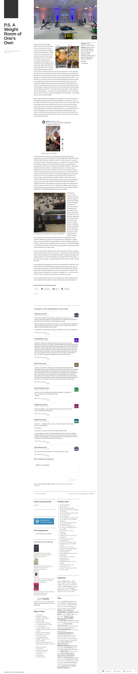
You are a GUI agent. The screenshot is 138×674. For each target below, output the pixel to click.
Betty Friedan (60, 606)
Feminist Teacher (41, 657)
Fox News (59, 627)
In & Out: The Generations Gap (68, 568)
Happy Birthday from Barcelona (68, 553)
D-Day (75, 614)
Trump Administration (70, 662)
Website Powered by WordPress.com (14, 672)
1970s (73, 581)
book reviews (41, 602)
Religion (59, 591)
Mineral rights (60, 647)
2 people (43, 332)
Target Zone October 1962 (67, 508)
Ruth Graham (40, 655)
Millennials (73, 646)
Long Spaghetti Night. (42, 637)
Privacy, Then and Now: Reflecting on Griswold (81, 493)
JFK (73, 638)
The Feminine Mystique (68, 660)
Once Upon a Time (65, 566)
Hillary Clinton (66, 636)
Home (94, 37)
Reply (48, 334)
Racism (65, 651)
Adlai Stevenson (68, 601)
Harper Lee (60, 636)
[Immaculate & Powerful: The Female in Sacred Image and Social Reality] (36, 577)
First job (70, 626)
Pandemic (83, 55)
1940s (59, 581)
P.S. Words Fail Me (65, 505)
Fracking (65, 627)
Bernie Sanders (64, 604)
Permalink (83, 61)
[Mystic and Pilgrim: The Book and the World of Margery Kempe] (36, 590)
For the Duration (64, 516)
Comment (72, 480)
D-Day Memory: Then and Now (68, 519)
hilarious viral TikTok (39, 114)
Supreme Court (72, 659)
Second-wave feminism (65, 654)
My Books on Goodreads (43, 542)
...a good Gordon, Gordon (43, 628)
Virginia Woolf (89, 57)
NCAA (88, 54)
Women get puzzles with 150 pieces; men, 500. (62, 266)
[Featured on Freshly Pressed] (44, 524)
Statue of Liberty (61, 659)
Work (72, 591)
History (72, 588)
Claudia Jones (65, 611)
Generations (63, 555)
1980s (59, 583)
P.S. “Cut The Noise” (40, 493)
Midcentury (63, 645)
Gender (88, 45)
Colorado (63, 614)
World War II (63, 667)
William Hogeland (41, 647)
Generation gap (71, 627)
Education (65, 584)
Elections (69, 620)
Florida (73, 626)
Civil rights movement (66, 609)
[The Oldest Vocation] (11, 9)
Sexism (83, 57)
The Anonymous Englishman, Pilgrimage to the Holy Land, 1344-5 (45, 644)
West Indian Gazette (66, 664)
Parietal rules (60, 649)
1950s (64, 581)
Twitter (59, 664)
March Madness (86, 53)
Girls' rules (84, 52)
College (83, 45)
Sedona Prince (91, 55)
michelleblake (39, 339)
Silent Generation (65, 657)
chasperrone (38, 313)
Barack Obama (67, 603)
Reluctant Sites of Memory (43, 623)
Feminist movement (64, 625)
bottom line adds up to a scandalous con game (58, 274)
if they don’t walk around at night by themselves (52, 171)
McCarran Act (67, 642)
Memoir (60, 590)
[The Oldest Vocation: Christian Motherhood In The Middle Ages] (36, 551)
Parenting (75, 647)
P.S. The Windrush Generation (68, 522)
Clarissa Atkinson (14, 51)
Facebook (76, 622)
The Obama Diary (41, 636)
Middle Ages (67, 590)
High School (65, 588)
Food (92, 51)
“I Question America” (65, 524)
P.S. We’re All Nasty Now (66, 539)
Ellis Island (76, 620)
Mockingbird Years (65, 560)
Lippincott (62, 640)
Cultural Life (39, 615)
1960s (69, 581)
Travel (69, 591)
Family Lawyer (64, 506)
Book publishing (68, 606)
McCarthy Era (62, 644)
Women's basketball (86, 59)
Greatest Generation (64, 635)
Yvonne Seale (40, 619)
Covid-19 (87, 51)
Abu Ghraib (60, 601)
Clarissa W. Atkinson (41, 556)
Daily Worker (60, 616)
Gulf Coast (73, 635)
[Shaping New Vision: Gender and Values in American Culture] (36, 564)
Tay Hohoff (60, 660)
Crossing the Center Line (66, 564)
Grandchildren (65, 632)
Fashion (59, 624)
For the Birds (63, 534)
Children (69, 608)
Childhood (73, 583)
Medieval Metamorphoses (43, 632)
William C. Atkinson (41, 616)
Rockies (71, 651)
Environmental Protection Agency (65, 622)
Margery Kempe (69, 640)
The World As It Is (41, 652)
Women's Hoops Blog (42, 650)
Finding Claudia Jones (66, 550)
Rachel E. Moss (40, 621)
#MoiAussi (62, 521)
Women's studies (69, 666)
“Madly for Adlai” (64, 569)
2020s (88, 43)
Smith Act (76, 657)
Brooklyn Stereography (42, 618)
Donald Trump (65, 619)
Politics (74, 590)
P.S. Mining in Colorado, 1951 (68, 542)
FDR (63, 624)
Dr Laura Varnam (41, 626)
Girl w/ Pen (39, 653)
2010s (64, 583)
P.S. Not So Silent (64, 552)
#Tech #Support (64, 540)
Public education (69, 649)
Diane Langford (40, 640)
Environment (72, 584)
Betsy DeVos (72, 605)
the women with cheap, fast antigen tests (68, 245)
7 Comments (84, 63)
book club (50, 603)
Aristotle (86, 49)
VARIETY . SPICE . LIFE (42, 639)
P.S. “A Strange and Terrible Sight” (69, 518)
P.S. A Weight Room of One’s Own (69, 513)
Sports (92, 45)
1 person (43, 382)
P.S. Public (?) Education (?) (67, 526)
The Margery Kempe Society (44, 624)
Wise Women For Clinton (43, 634)
